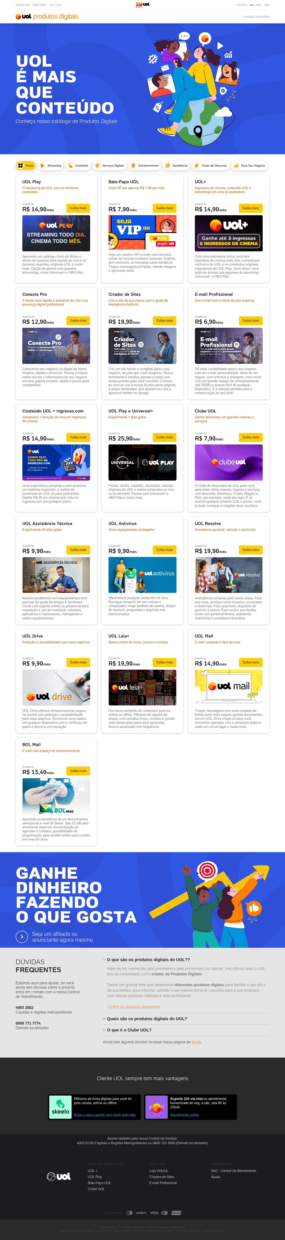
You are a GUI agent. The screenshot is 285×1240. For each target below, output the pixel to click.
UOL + (93, 1171)
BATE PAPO (39, 5)
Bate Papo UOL (99, 1183)
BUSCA (243, 5)
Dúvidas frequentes (256, 16)
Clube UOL (96, 1189)
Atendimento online (184, 1115)
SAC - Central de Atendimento (233, 1171)
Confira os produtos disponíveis (133, 1006)
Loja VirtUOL (158, 1171)
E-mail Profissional (163, 1183)
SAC (266, 5)
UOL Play (95, 1177)
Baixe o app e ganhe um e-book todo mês (105, 1115)
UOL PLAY (55, 5)
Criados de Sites (161, 1177)
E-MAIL (257, 5)
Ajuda (197, 1042)
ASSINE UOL (23, 5)
